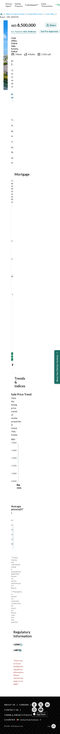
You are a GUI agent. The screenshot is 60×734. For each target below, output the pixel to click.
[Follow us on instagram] (34, 709)
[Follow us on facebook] (34, 704)
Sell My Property (19, 5)
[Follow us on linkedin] (47, 704)
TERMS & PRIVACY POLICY (18, 715)
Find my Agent (9, 5)
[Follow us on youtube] (40, 709)
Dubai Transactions (47, 5)
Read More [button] (11, 96)
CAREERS (24, 705)
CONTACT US (11, 710)
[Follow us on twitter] (40, 704)
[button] (57, 367)
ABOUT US (9, 705)
